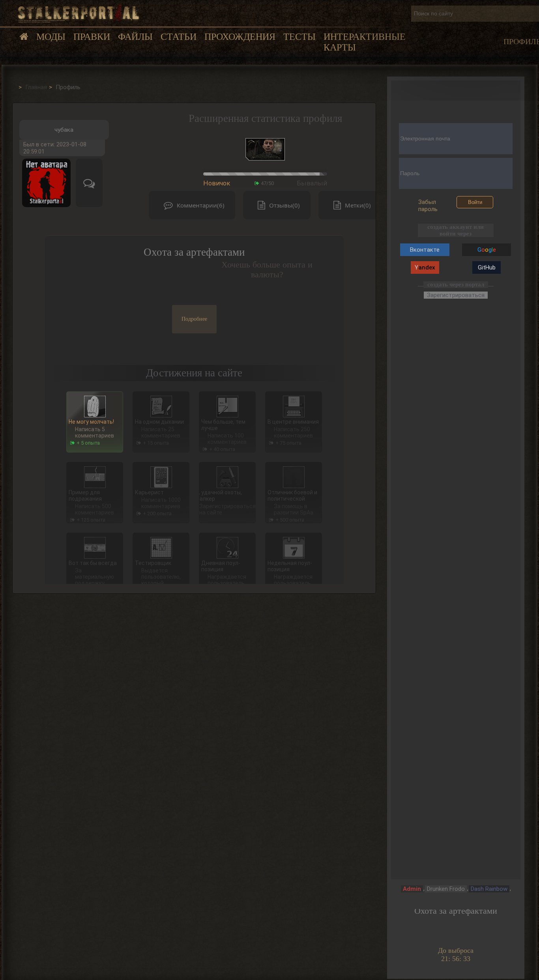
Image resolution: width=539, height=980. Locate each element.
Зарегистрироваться (456, 295)
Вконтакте (425, 249)
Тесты (299, 37)
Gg (486, 249)
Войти (475, 202)
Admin (412, 888)
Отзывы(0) (284, 205)
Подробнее (194, 319)
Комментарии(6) (201, 205)
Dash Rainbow (489, 888)
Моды (51, 37)
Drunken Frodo (446, 888)
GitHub (487, 267)
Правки (91, 37)
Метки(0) (358, 205)
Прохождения (239, 37)
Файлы (135, 37)
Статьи (179, 37)
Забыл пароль (428, 205)
